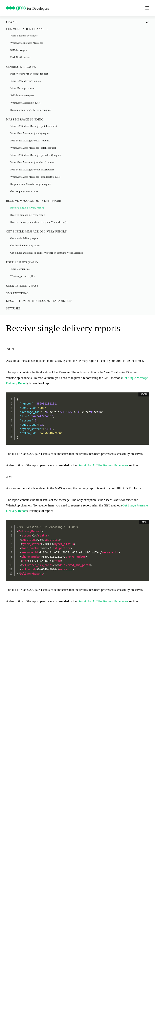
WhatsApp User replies (22, 276)
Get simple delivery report (24, 238)
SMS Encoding (17, 293)
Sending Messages (21, 66)
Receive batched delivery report (27, 215)
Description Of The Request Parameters (39, 300)
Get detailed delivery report (25, 245)
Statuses (13, 308)
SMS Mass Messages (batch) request (30, 140)
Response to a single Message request (30, 110)
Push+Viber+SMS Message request (29, 73)
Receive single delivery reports (27, 207)
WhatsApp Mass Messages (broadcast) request (35, 176)
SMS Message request (22, 95)
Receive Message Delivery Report (34, 200)
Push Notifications (20, 57)
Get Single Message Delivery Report (36, 231)
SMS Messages (18, 50)
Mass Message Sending (24, 119)
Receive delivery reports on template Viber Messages (39, 222)
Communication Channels (27, 29)
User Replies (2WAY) (22, 262)
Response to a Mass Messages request (30, 184)
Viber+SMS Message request (25, 81)
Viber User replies (19, 269)
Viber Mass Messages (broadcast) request (32, 162)
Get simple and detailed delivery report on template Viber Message (46, 252)
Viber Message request (22, 88)
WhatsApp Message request (25, 102)
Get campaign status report (24, 191)
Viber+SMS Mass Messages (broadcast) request (35, 155)
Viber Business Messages (24, 35)
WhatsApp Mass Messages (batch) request (33, 147)
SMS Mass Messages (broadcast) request (32, 169)
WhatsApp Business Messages (26, 43)
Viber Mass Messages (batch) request (30, 133)
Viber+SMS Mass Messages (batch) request (33, 126)
